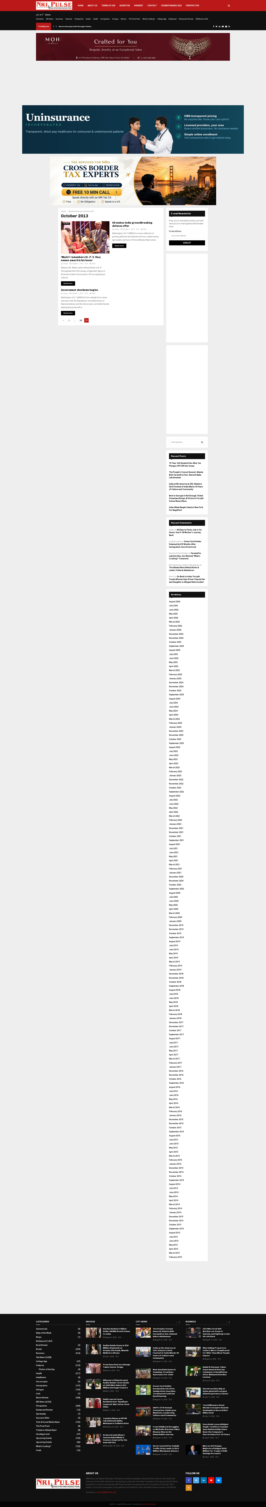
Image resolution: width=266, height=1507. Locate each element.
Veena (65, 264)
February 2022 (175, 820)
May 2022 (173, 808)
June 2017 (173, 1047)
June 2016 (173, 1095)
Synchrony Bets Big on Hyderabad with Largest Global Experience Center (215, 1391)
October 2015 (175, 1128)
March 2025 (174, 670)
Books (88, 19)
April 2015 (173, 1152)
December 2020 (176, 877)
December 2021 (176, 828)
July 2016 (173, 1091)
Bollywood (173, 19)
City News (40, 19)
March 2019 (174, 962)
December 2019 (176, 925)
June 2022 (173, 804)
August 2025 (174, 650)
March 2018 (174, 1010)
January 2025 (175, 678)
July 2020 (173, 897)
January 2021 (175, 873)
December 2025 (176, 634)
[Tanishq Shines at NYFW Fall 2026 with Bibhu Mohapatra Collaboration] (93, 1422)
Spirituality (41, 1414)
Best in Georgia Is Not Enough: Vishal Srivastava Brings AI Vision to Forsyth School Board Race (186, 498)
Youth (38, 1450)
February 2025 (175, 674)
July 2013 (173, 1237)
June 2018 (173, 998)
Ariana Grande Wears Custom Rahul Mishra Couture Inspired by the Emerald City (115, 1439)
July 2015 (173, 1140)
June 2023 (173, 755)
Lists (38, 1394)
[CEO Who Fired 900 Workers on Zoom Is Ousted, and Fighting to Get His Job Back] (193, 1333)
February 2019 (175, 966)
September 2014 (176, 1180)
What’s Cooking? (148, 19)
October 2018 (175, 982)
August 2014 (174, 1184)
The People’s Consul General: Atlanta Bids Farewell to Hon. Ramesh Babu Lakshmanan (186, 475)
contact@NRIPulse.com (106, 1492)
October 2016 (175, 1079)
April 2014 (173, 1200)
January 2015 (175, 1164)
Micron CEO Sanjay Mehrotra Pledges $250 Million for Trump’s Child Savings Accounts (215, 1450)
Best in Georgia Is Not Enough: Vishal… (76, 26)
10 (81, 320)
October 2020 (175, 885)
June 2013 (173, 1241)
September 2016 (176, 1083)
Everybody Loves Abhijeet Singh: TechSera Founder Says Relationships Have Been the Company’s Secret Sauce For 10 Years (216, 1429)
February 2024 (175, 723)
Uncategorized (43, 1434)
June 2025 (173, 658)
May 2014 (173, 1196)
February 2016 (175, 1111)
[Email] (226, 26)
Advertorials (41, 1329)
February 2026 (175, 626)
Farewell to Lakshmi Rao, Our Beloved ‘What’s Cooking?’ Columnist (185, 556)
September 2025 (176, 646)
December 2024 (176, 682)
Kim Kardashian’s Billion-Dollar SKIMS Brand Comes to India (116, 1331)
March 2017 (174, 1059)
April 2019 (173, 958)
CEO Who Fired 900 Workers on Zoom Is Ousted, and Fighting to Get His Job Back (216, 1333)
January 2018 (175, 1018)
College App (161, 19)
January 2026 (175, 630)
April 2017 (173, 1055)
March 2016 (174, 1107)
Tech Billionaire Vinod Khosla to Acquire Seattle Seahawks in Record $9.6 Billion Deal (215, 1409)
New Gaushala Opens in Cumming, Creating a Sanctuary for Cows (164, 1372)
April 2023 (173, 763)
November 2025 (176, 638)
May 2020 (173, 905)
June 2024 (173, 707)
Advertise (124, 5)
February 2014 (175, 1208)
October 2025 (175, 642)
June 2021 (173, 852)
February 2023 (175, 771)
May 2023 (173, 759)
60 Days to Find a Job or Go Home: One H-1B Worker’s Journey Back (185, 532)
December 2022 (176, 779)
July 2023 (173, 751)
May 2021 (173, 856)
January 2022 (175, 824)
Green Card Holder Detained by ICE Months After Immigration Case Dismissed (185, 544)
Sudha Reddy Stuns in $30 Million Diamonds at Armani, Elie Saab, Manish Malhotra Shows (116, 1349)
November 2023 (176, 735)
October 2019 (175, 933)
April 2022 (173, 812)
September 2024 (176, 694)
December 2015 (176, 1119)
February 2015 (175, 1160)
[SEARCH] (202, 442)
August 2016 (174, 1087)
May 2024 (173, 711)
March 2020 (174, 913)
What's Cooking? (43, 1446)
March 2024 (174, 719)
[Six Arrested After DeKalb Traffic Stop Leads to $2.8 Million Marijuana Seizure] (143, 1450)
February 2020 (175, 917)
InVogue (115, 19)
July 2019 (173, 945)
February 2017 (175, 1063)
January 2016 (175, 1115)
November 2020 (176, 881)
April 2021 (173, 860)
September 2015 (176, 1132)
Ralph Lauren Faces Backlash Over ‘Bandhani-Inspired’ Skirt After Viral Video (116, 1403)
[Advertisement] (133, 82)
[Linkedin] (219, 26)
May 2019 (173, 953)
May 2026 (173, 614)
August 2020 (174, 893)
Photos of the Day (47, 1369)
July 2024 (173, 703)
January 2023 (175, 775)
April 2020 (173, 909)
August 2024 (174, 699)
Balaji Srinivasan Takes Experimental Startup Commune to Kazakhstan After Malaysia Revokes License (215, 1372)
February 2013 (175, 1257)
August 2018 (174, 990)
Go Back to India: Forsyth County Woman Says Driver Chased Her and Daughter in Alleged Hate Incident (187, 579)
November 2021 (176, 832)
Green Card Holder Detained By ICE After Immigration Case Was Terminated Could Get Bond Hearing (164, 1391)
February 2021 (175, 869)
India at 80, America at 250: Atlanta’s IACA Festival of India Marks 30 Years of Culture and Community (186, 486)
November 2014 (176, 1172)
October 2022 (175, 788)
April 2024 (173, 715)
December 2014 (176, 1168)
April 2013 (173, 1249)
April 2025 (173, 666)
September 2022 (176, 792)
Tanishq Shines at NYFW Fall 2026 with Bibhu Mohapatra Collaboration (116, 1421)
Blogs (38, 1337)
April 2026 (173, 618)
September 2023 (176, 743)
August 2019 (174, 941)
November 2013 (176, 1221)
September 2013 (176, 1229)
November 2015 (176, 1123)
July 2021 (173, 848)
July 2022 (173, 800)
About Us (92, 5)
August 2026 (174, 601)
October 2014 (175, 1176)
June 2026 (173, 610)
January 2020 (175, 921)
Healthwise (41, 1377)
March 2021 (174, 864)
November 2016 (176, 1075)
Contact (152, 5)
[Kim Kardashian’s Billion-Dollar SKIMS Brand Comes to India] (93, 1333)
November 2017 (176, 1026)
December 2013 (176, 1216)
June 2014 (173, 1192)
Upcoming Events (44, 1438)
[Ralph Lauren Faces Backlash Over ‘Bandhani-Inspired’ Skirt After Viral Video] (93, 1403)
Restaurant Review (186, 19)
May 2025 (173, 662)
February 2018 (175, 1014)
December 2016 (176, 1071)
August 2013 (174, 1233)
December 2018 (176, 974)
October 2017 (175, 1030)
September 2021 (176, 840)
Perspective (192, 5)
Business (59, 19)
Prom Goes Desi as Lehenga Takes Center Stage (116, 1365)
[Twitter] (216, 26)
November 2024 (176, 686)
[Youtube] (223, 26)
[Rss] (229, 26)
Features (68, 19)
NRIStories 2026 (202, 19)
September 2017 (176, 1034)
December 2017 (176, 1022)
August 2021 (174, 844)
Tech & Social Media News (48, 1422)
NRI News (49, 19)
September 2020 (176, 889)
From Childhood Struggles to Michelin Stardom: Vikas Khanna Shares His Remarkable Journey (166, 1431)
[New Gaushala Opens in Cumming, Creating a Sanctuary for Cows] (143, 1373)
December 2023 (176, 731)
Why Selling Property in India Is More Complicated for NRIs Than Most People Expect (216, 1352)
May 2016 (173, 1099)
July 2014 (173, 1188)
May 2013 (173, 1245)
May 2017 (173, 1051)
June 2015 (173, 1144)
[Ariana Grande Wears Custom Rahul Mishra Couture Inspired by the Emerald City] (93, 1439)
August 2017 (174, 1038)
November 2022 (176, 784)
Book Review (42, 1345)
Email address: (175, 231)
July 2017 (173, 1043)
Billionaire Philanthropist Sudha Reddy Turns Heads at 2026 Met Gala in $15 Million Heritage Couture (116, 1384)
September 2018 (176, 986)
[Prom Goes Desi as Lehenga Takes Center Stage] (93, 1368)
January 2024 (175, 727)
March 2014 (174, 1204)
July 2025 (173, 654)
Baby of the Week (43, 1333)
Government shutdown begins (79, 290)
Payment (138, 5)
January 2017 (175, 1067)
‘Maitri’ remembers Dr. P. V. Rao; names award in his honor (81, 259)
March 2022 (174, 816)
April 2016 (173, 1103)
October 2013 (175, 1225)
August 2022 (174, 796)
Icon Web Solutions (148, 1504)
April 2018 (173, 1006)
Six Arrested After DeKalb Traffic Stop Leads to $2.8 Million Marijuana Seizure (166, 1448)
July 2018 (173, 994)
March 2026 (174, 622)
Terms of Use (108, 5)
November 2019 (176, 929)
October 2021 (175, 836)
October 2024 (175, 690)
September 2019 (176, 937)
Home (80, 5)
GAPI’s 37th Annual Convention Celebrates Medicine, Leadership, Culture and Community (164, 1411)
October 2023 (175, 739)
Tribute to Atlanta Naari (46, 1430)
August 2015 (174, 1136)
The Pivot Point (134, 19)
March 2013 (174, 1253)
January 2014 (175, 1212)
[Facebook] (213, 26)
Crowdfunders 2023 (171, 5)
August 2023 (174, 747)
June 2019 (173, 949)
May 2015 (173, 1148)
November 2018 (176, 978)
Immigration (105, 19)
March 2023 (174, 767)
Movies (123, 19)
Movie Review (42, 1398)
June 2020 (173, 901)
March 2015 (174, 1156)
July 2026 (173, 605)
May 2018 (173, 1002)
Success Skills (42, 1418)
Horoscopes (42, 1381)
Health (95, 19)
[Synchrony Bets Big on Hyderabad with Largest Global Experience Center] (193, 1392)
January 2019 (175, 970)
